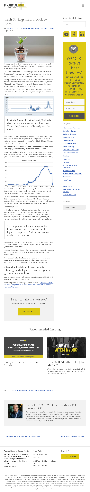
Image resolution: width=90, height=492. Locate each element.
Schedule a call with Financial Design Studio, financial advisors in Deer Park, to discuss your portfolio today (28, 285)
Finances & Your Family (71, 150)
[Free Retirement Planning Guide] (23, 347)
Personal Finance (69, 171)
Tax (64, 183)
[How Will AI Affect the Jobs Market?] (66, 347)
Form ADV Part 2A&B (40, 454)
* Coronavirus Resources (71, 128)
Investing (66, 162)
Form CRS (36, 457)
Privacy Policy (37, 451)
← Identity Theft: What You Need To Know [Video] (22, 436)
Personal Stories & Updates (72, 174)
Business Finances (69, 134)
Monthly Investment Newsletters (70, 166)
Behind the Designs (69, 131)
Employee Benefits (69, 143)
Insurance (66, 159)
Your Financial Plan (69, 195)
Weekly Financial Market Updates (41, 390)
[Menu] (83, 5)
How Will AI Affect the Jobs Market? (65, 363)
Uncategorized (68, 186)
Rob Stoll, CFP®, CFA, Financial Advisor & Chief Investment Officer (30, 28)
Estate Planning (68, 146)
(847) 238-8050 (9, 467)
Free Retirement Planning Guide (21, 363)
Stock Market (67, 180)
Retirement (67, 177)
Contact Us (65, 451)
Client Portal (70, 456)
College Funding (68, 137)
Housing (65, 156)
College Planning (68, 140)
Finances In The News (70, 153)
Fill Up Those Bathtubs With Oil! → (73, 436)
